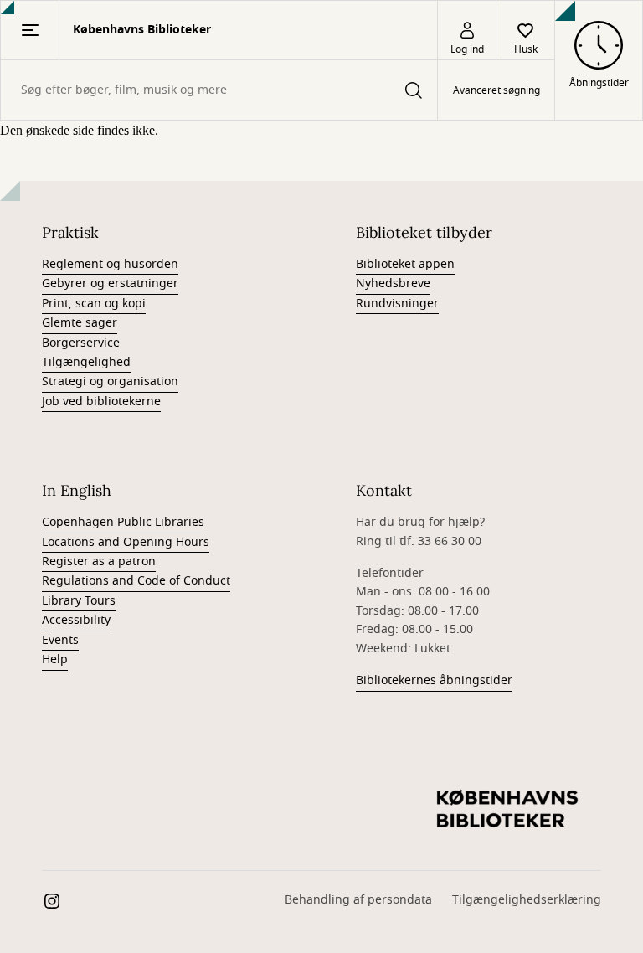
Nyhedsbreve (393, 283)
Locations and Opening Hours (125, 542)
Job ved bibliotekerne (101, 401)
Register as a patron (99, 561)
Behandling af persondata (358, 900)
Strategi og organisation (110, 381)
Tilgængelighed (86, 362)
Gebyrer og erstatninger (110, 283)
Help (55, 659)
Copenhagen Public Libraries (123, 522)
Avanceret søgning (496, 90)
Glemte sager (79, 323)
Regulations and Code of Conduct (136, 581)
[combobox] (219, 90)
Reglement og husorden (110, 264)
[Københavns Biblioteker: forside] (507, 810)
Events (60, 640)
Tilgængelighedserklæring (526, 900)
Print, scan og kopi (94, 303)
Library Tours (79, 601)
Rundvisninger (397, 303)
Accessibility (76, 620)
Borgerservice (81, 343)
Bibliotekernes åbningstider (434, 680)
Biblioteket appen (405, 264)
